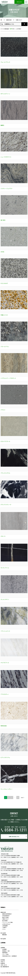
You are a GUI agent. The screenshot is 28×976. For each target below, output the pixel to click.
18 (17, 797)
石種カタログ (5, 919)
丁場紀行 (4, 927)
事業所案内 (5, 952)
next (22, 797)
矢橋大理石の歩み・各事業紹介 (9, 956)
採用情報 (3, 960)
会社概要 (4, 949)
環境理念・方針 (6, 951)
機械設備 (4, 934)
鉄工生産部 (3, 933)
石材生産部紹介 (6, 915)
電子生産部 (3, 938)
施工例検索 (5, 920)
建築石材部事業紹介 (7, 914)
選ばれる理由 (5, 917)
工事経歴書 (5, 925)
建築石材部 (8, 20)
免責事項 (3, 963)
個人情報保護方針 (5, 966)
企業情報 (3, 947)
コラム (3, 929)
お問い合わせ (19, 1)
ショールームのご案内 (7, 922)
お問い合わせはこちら (14, 836)
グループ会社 (5, 954)
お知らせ (3, 961)
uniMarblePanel (6, 924)
